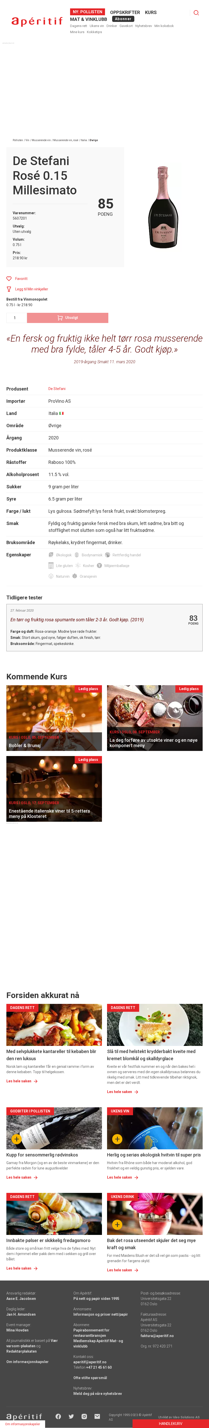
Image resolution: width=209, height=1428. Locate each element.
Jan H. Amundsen (21, 1314)
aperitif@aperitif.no (90, 1362)
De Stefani (57, 389)
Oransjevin (88, 576)
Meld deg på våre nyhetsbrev (97, 1394)
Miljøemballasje (116, 566)
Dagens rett (78, 26)
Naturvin (63, 576)
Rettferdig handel (127, 555)
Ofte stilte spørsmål (90, 1378)
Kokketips (94, 32)
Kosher (88, 566)
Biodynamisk (92, 555)
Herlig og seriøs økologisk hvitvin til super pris (154, 1154)
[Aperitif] (36, 22)
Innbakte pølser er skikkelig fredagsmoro (48, 1240)
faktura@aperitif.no (157, 1336)
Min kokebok (164, 26)
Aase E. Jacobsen (21, 1299)
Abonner (123, 19)
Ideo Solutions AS (186, 1417)
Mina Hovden (17, 1330)
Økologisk (64, 555)
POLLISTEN (90, 11)
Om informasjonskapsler (27, 1362)
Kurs (151, 12)
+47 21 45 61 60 (99, 1367)
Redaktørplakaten (21, 1351)
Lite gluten (64, 566)
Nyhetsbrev (143, 26)
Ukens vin (97, 26)
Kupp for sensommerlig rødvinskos (42, 1154)
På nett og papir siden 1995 (96, 1299)
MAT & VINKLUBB (88, 19)
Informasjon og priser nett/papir (100, 1314)
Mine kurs (77, 32)
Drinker (112, 26)
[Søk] (196, 13)
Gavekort (126, 26)
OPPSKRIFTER (125, 12)
